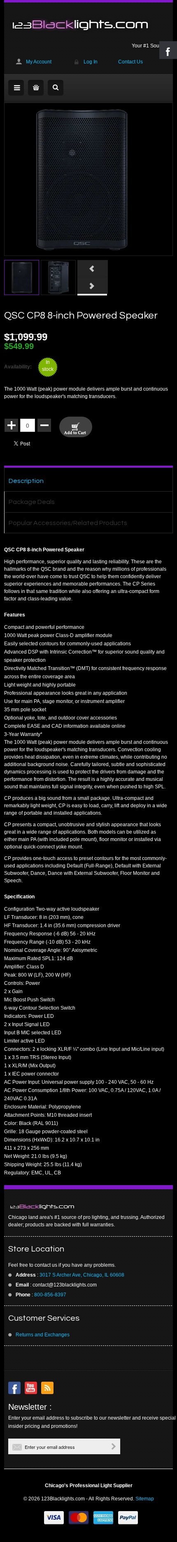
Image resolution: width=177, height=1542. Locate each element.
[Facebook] (14, 1388)
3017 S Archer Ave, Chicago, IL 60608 (82, 1275)
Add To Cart (75, 427)
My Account (38, 62)
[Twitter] (31, 1388)
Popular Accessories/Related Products (68, 523)
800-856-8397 (50, 1295)
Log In (91, 62)
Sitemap (144, 1499)
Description (26, 481)
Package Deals (32, 502)
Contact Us (130, 62)
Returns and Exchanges (43, 1335)
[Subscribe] (113, 1446)
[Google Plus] (47, 1388)
